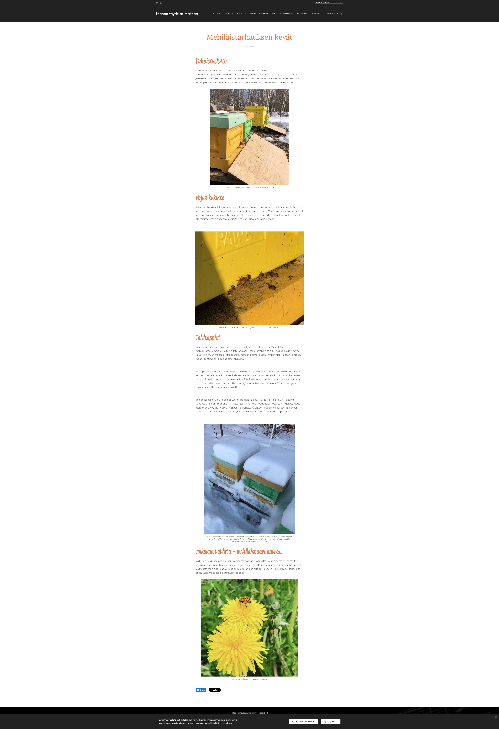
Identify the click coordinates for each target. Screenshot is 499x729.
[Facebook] (157, 2)
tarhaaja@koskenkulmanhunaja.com (329, 2)
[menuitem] (218, 13)
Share (202, 690)
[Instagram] (160, 2)
